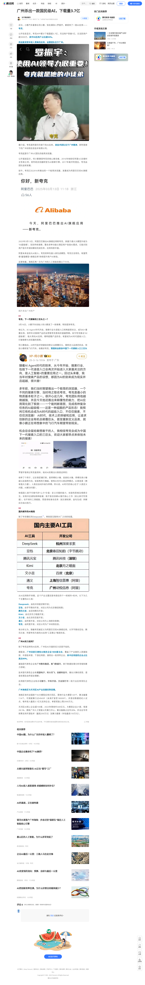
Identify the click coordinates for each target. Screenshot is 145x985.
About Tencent (28, 969)
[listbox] (53, 813)
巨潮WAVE (20, 761)
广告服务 (55, 969)
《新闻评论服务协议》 (45, 905)
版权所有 (55, 978)
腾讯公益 (68, 969)
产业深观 (20, 812)
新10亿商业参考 (22, 743)
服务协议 (36, 969)
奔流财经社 (20, 846)
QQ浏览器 (75, 969)
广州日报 (20, 829)
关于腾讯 (19, 969)
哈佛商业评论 (21, 897)
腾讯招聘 (62, 969)
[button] (122, 18)
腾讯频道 (82, 969)
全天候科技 (20, 863)
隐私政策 (42, 969)
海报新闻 (20, 778)
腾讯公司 (50, 978)
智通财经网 (20, 795)
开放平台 (49, 969)
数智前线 (20, 880)
